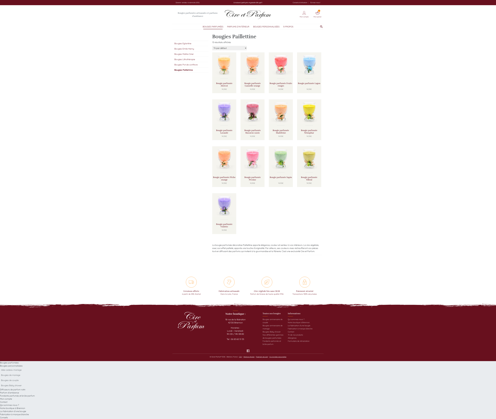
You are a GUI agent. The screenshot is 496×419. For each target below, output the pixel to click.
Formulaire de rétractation (298, 341)
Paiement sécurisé (262, 357)
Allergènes (292, 338)
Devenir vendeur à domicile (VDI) (187, 2)
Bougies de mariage (10, 375)
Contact (291, 332)
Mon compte (6, 399)
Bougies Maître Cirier (184, 54)
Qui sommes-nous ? (296, 319)
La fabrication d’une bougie (299, 325)
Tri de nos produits (295, 335)
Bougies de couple (10, 380)
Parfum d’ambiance (9, 392)
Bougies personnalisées (266, 26)
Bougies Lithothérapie (184, 59)
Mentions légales (248, 357)
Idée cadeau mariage (11, 370)
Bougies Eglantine (182, 43)
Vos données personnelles (277, 357)
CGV (240, 357)
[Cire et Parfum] (248, 14)
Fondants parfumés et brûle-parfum (17, 395)
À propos (288, 26)
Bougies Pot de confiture (186, 64)
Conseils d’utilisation (300, 2)
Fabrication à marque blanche (300, 328)
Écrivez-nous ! (315, 2)
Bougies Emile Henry (184, 48)
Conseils (4, 417)
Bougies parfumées (213, 26)
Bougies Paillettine (183, 70)
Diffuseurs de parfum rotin (12, 389)
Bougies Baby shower (272, 332)
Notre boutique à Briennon (299, 322)
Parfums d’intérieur (238, 26)
